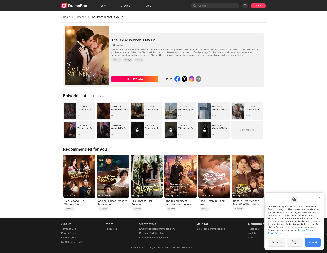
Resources (111, 228)
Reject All (295, 242)
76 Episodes (106, 195)
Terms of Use (68, 228)
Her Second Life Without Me (74, 202)
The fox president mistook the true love (179, 202)
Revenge (139, 60)
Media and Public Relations (153, 237)
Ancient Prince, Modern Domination (112, 202)
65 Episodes (207, 195)
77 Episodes (140, 195)
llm (107, 233)
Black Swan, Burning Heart (212, 202)
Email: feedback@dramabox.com (157, 228)
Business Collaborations (152, 233)
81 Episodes (241, 195)
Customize (277, 242)
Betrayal (127, 60)
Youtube (252, 233)
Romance (80, 17)
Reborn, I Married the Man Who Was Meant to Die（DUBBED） (247, 202)
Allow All (313, 242)
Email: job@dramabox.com (211, 228)
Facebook (253, 228)
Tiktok (251, 237)
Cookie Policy (68, 237)
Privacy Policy (68, 233)
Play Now (137, 79)
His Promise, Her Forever (142, 202)
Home (66, 17)
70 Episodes (72, 195)
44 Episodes (174, 195)
